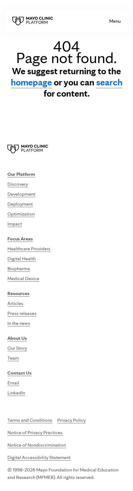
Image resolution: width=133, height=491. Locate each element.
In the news (18, 323)
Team (13, 358)
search (109, 82)
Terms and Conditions (29, 420)
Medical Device (23, 278)
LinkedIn (16, 393)
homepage (31, 82)
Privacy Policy (71, 420)
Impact (14, 224)
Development (21, 194)
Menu (115, 21)
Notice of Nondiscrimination (36, 445)
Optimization (21, 214)
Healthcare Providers (28, 249)
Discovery (17, 184)
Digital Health (21, 258)
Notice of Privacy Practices (34, 432)
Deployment (20, 204)
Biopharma (18, 268)
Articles (15, 303)
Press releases (21, 313)
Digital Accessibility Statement (39, 457)
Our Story (17, 348)
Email (13, 383)
